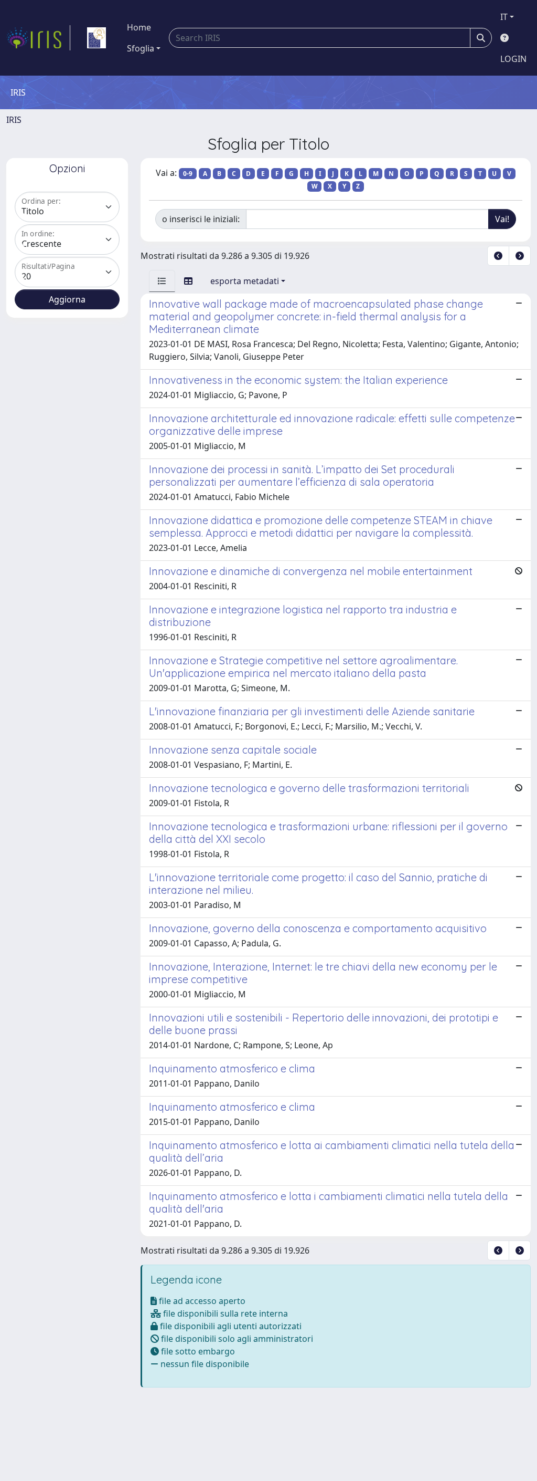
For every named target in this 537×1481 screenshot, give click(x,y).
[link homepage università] (96, 37)
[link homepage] (38, 37)
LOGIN (513, 59)
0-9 (187, 173)
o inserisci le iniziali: (201, 219)
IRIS (14, 120)
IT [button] (504, 17)
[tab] (162, 281)
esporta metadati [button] (244, 281)
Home (139, 27)
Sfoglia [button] (140, 48)
